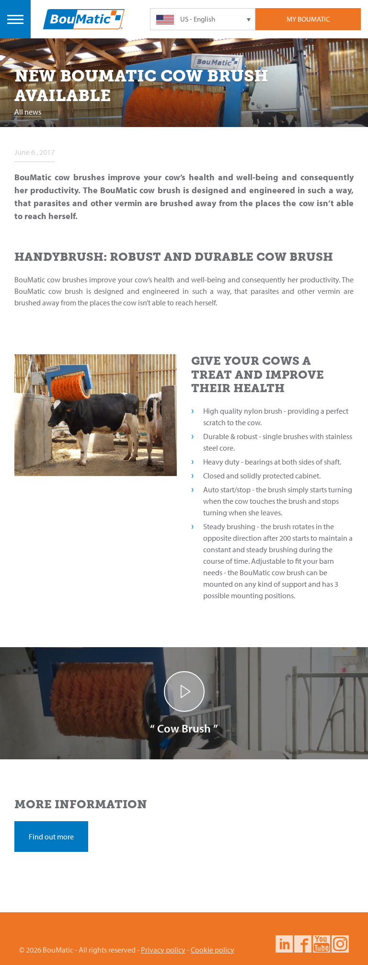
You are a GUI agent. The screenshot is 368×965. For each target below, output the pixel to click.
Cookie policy (212, 949)
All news (27, 111)
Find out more (51, 836)
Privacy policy (163, 949)
